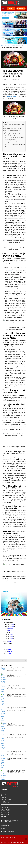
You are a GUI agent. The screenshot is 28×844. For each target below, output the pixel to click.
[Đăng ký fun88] (14, 603)
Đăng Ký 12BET (5, 807)
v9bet (9, 649)
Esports (3, 796)
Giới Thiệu (4, 843)
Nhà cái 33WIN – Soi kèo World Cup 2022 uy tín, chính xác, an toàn (16, 708)
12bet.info (12, 837)
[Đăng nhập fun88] (14, 40)
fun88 (10, 641)
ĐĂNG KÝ (11, 8)
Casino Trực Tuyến (6, 799)
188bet (11, 645)
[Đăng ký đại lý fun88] (14, 15)
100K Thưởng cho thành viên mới (15, 135)
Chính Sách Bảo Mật (13, 843)
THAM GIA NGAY (21, 8)
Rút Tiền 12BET (5, 811)
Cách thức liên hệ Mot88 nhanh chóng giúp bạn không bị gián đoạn (16, 771)
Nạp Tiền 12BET (5, 809)
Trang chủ (3, 45)
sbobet (10, 651)
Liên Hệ (22, 843)
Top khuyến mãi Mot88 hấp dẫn (12, 134)
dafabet (10, 628)
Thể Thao (3, 794)
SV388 (3, 801)
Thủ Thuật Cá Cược (12, 45)
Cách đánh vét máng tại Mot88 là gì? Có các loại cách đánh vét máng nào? (16, 735)
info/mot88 (10, 270)
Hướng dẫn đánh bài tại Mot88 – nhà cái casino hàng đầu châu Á (16, 752)
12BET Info (6, 79)
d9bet (11, 634)
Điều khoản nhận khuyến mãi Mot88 (13, 128)
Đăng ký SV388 (5, 814)
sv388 (9, 653)
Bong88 (12, 624)
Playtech (3, 797)
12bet (9, 630)
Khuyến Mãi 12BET (6, 812)
